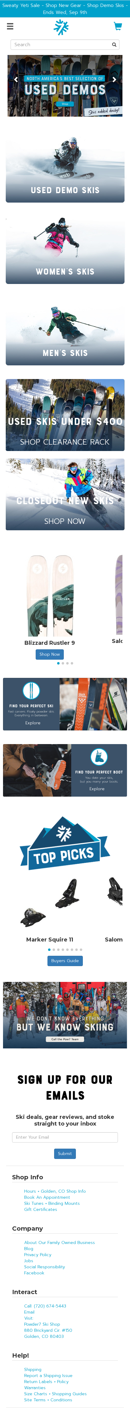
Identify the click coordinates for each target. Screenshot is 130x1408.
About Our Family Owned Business (59, 1242)
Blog (28, 1249)
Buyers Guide (65, 961)
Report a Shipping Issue (48, 1375)
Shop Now (50, 654)
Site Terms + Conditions (48, 1400)
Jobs (28, 1261)
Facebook (34, 1273)
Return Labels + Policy (46, 1382)
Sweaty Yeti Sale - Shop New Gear (41, 5)
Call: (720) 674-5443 (45, 1306)
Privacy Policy (37, 1255)
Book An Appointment (47, 1197)
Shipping (32, 1369)
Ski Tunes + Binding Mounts (52, 1203)
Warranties (35, 1388)
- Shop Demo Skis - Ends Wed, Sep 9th (85, 9)
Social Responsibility (44, 1267)
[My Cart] (118, 29)
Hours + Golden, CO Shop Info (55, 1191)
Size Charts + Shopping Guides (55, 1394)
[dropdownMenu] (11, 26)
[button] (16, 76)
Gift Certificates (40, 1209)
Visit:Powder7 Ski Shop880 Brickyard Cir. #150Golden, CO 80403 (48, 1327)
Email (29, 1312)
